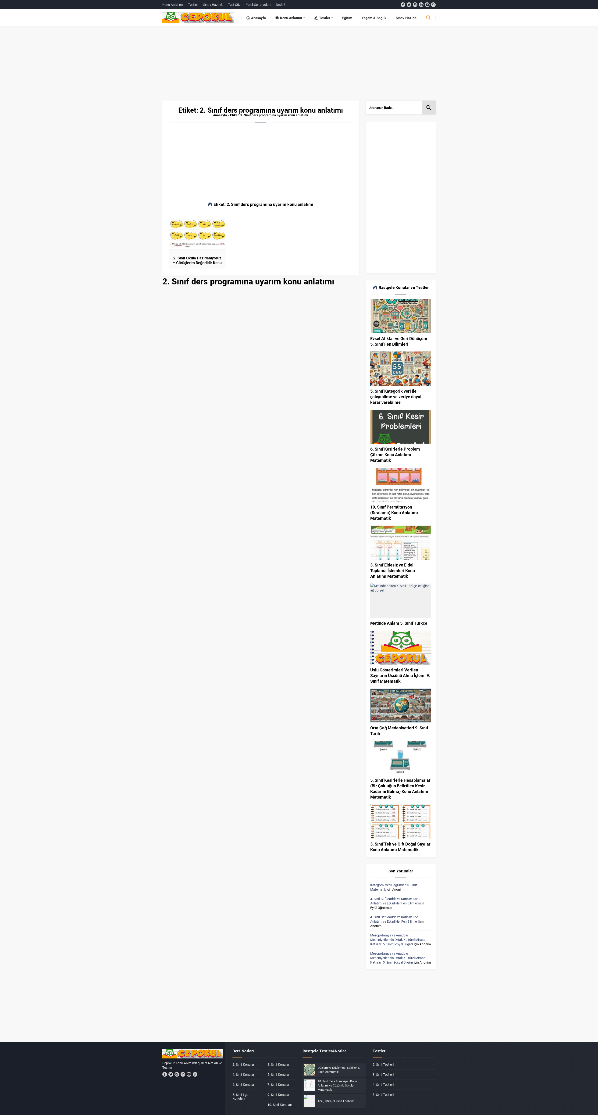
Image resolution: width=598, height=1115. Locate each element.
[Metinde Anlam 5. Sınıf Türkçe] (400, 601)
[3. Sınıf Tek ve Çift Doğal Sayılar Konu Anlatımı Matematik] (400, 821)
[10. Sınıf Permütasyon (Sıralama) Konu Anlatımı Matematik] (400, 485)
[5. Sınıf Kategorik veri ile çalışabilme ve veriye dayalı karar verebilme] (400, 368)
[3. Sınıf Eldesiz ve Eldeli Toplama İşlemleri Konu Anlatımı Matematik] (400, 543)
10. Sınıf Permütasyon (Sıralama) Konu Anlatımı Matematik (394, 512)
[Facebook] (403, 4)
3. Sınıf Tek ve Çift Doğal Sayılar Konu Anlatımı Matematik (400, 846)
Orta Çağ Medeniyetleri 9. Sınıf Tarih (399, 730)
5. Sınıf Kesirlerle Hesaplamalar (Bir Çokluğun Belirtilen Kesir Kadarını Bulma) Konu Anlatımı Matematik (400, 788)
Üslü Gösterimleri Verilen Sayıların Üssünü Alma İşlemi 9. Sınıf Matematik (400, 675)
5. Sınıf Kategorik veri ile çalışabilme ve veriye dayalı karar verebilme (396, 396)
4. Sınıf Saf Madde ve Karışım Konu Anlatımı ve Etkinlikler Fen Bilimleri (395, 900)
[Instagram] (415, 4)
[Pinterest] (433, 4)
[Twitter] (409, 4)
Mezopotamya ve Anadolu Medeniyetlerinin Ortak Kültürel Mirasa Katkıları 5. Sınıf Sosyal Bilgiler (397, 939)
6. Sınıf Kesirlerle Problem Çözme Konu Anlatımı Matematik (395, 454)
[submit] (429, 107)
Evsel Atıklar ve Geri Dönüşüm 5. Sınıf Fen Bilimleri (398, 341)
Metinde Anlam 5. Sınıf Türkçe (398, 623)
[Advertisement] (299, 65)
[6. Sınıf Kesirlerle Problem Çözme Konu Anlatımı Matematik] (400, 427)
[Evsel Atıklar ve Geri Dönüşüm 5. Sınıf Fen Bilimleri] (400, 316)
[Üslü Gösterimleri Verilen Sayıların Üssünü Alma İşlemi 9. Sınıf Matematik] (400, 648)
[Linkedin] (421, 4)
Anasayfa (220, 115)
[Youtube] (427, 4)
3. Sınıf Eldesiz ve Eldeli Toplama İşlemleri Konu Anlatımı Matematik (392, 570)
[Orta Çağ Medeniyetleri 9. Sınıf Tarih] (400, 705)
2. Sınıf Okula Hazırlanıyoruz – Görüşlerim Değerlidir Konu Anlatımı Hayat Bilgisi (197, 263)
